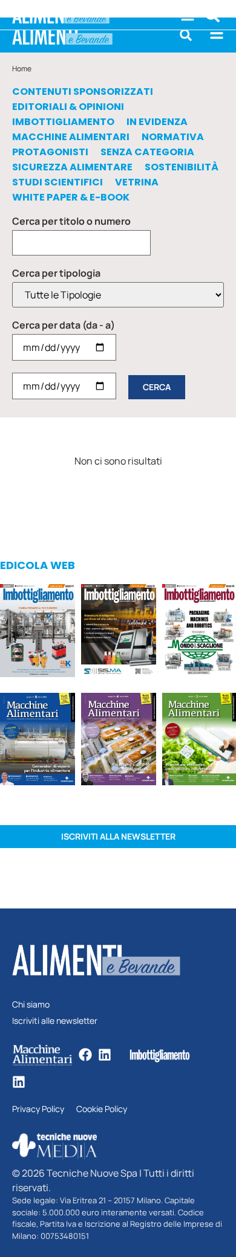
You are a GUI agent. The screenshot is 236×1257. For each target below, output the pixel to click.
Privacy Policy (38, 1109)
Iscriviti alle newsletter (54, 1021)
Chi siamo (31, 1005)
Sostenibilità (181, 167)
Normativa (173, 137)
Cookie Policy (101, 1109)
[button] (185, 35)
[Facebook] (85, 1054)
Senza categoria (147, 152)
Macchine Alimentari (70, 137)
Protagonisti (50, 152)
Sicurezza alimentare (72, 167)
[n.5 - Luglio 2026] (37, 632)
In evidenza (157, 122)
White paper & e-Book (70, 197)
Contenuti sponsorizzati (82, 92)
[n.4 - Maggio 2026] (118, 632)
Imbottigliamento (63, 122)
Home (21, 68)
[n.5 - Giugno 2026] (37, 741)
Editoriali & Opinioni (68, 107)
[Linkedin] (104, 1054)
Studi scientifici (57, 182)
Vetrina (137, 182)
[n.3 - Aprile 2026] (199, 632)
